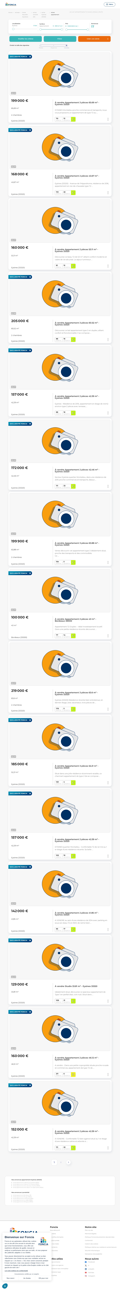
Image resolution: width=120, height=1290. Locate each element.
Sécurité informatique (92, 1250)
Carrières (53, 1233)
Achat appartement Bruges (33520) (22, 1196)
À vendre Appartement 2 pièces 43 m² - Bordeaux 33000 (75, 620)
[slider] (13, 29)
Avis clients (53, 1247)
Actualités (53, 1275)
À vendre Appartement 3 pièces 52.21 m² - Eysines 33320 (76, 767)
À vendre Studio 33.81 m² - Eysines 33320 (76, 986)
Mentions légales (90, 1233)
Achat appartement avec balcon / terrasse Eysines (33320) (28, 1187)
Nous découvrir (55, 1230)
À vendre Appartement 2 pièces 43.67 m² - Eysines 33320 (77, 177)
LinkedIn (91, 1269)
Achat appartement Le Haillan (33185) (23, 1200)
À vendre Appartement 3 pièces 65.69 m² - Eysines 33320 (77, 103)
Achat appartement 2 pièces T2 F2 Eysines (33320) (26, 1182)
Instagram (91, 1276)
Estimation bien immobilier (59, 1268)
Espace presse (54, 1240)
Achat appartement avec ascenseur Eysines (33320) (26, 1185)
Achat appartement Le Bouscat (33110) (23, 1198)
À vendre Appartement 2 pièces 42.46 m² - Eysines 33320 (77, 471)
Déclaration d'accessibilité (93, 1254)
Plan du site (89, 1230)
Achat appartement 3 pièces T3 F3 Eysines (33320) (26, 1184)
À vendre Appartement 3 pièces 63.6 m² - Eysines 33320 (76, 693)
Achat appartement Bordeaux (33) (22, 1195)
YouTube (91, 1272)
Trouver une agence (56, 1265)
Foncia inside (54, 1244)
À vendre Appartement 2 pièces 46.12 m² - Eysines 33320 (77, 1059)
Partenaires (54, 1250)
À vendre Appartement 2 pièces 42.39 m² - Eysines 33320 (77, 397)
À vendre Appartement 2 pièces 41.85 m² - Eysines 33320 (77, 914)
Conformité (89, 1240)
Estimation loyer (55, 1272)
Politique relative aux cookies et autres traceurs (100, 1247)
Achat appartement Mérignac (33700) (23, 1201)
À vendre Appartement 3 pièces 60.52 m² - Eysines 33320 (77, 324)
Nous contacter (55, 1262)
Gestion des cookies (91, 1244)
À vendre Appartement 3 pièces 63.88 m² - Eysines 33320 (77, 544)
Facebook (91, 1262)
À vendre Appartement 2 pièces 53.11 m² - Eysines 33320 (76, 250)
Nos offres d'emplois (56, 1237)
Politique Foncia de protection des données (99, 1237)
